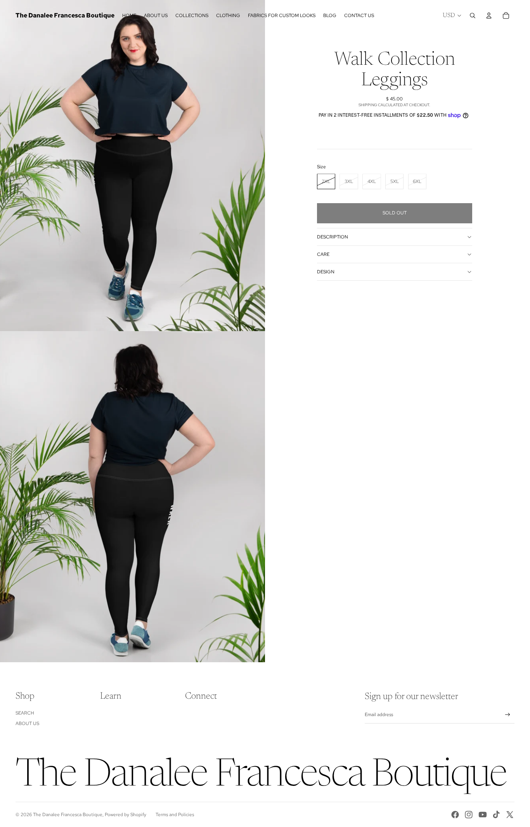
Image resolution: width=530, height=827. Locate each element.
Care (323, 254)
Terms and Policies (175, 814)
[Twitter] (509, 814)
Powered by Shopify (125, 814)
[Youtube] (482, 814)
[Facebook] (455, 814)
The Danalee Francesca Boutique (67, 814)
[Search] (472, 15)
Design (325, 272)
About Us (27, 723)
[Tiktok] (496, 814)
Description (332, 237)
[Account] (488, 15)
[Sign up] (507, 715)
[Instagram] (468, 814)
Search (25, 713)
